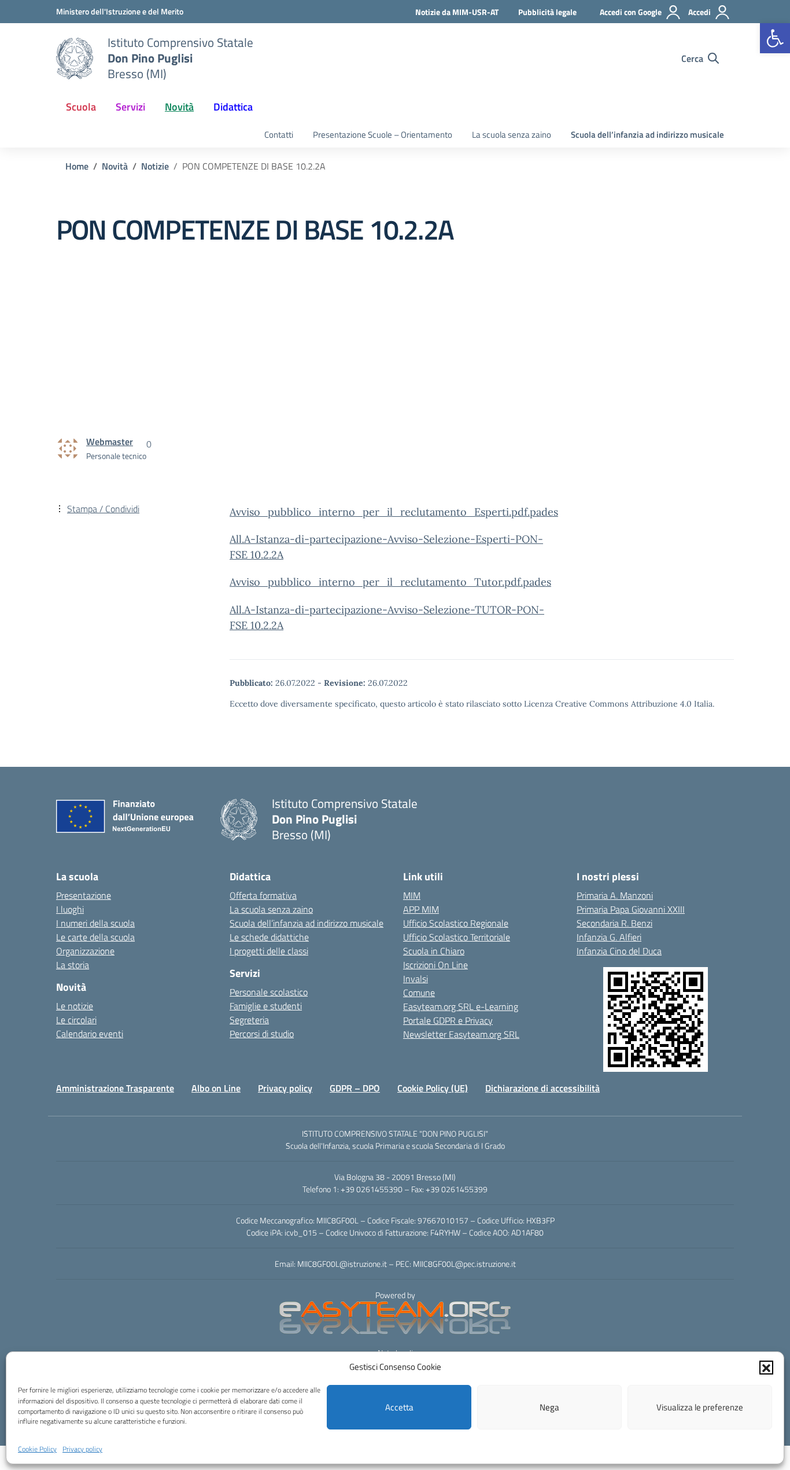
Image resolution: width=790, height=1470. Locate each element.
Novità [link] (179, 107)
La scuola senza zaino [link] (511, 134)
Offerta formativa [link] (263, 895)
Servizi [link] (130, 107)
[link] (775, 38)
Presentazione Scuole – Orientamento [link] (382, 134)
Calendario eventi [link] (89, 1034)
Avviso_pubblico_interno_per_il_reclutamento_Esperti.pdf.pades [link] (394, 512)
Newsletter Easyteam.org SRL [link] (461, 1034)
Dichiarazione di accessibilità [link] (542, 1088)
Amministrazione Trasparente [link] (115, 1088)
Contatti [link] (278, 134)
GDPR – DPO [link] (355, 1088)
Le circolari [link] (76, 1020)
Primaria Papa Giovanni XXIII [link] (631, 909)
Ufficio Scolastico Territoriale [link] (456, 937)
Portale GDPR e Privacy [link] (448, 1020)
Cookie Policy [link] (37, 1448)
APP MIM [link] (421, 909)
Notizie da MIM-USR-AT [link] (457, 12)
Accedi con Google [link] (631, 12)
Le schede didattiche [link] (269, 937)
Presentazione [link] (83, 895)
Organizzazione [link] (85, 951)
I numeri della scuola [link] (95, 923)
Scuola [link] (81, 107)
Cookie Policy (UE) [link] (432, 1088)
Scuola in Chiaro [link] (433, 951)
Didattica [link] (233, 107)
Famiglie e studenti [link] (266, 1006)
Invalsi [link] (415, 979)
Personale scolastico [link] (269, 992)
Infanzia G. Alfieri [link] (609, 937)
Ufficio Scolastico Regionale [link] (455, 923)
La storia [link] (72, 965)
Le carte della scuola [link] (95, 937)
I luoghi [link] (70, 909)
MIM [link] (411, 895)
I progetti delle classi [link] (269, 951)
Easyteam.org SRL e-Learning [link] (460, 1006)
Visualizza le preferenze (699, 1407)
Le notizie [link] (74, 1006)
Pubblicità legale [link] (547, 12)
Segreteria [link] (249, 1020)
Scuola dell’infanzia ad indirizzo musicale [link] (647, 134)
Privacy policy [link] (82, 1448)
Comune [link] (419, 992)
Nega (549, 1407)
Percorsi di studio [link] (262, 1034)
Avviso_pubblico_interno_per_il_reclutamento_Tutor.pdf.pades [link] (390, 582)
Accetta (399, 1407)
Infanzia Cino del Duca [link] (619, 951)
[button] (766, 1367)
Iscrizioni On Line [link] (435, 965)
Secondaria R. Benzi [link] (614, 923)
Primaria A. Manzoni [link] (615, 895)
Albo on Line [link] (216, 1088)
